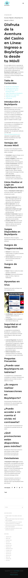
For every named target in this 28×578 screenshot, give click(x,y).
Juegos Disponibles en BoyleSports (14, 93)
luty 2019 (8, 560)
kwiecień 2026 (9, 540)
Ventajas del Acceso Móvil (12, 88)
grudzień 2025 (9, 545)
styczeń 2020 (8, 555)
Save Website (16, 570)
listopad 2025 (8, 546)
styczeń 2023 (8, 553)
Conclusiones (9, 98)
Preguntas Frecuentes (11, 96)
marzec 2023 (8, 551)
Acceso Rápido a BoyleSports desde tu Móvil (13, 19)
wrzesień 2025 (9, 550)
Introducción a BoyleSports (12, 86)
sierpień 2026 (8, 536)
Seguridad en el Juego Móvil (12, 95)
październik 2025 (9, 548)
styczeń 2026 (8, 543)
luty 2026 (8, 541)
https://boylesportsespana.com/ (12, 134)
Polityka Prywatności (14, 574)
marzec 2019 (8, 558)
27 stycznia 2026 (7, 14)
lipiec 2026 (8, 538)
